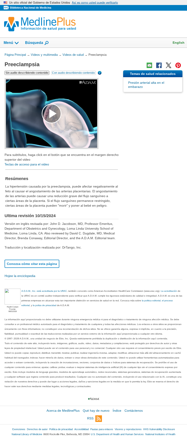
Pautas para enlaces (101, 429)
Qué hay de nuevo (96, 410)
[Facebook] (159, 65)
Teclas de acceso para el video (27, 164)
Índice (117, 410)
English (178, 42)
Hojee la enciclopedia (20, 276)
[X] (168, 65)
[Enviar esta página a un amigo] (149, 65)
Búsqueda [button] (34, 43)
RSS (90, 418)
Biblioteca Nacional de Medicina (30, 7)
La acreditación (169, 291)
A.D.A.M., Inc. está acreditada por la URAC (44, 291)
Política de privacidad (61, 429)
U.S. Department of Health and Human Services (117, 434)
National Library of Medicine (27, 434)
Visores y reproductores (128, 429)
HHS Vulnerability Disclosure (159, 429)
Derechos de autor (37, 429)
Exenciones (18, 429)
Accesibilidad (81, 429)
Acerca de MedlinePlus (63, 410)
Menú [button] (8, 43)
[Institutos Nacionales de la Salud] (7, 7)
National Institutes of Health (160, 434)
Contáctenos (134, 410)
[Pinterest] (178, 65)
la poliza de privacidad (44, 305)
